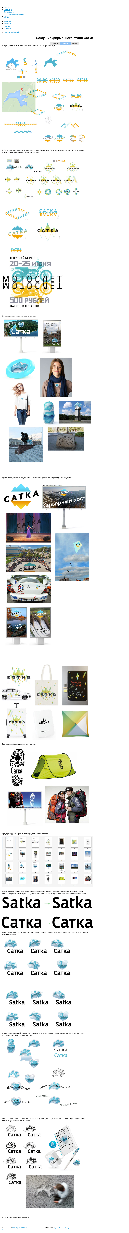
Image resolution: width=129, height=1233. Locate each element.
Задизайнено (9, 12)
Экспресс (7, 23)
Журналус (8, 28)
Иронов (7, 26)
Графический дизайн (16, 14)
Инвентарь (8, 10)
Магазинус (8, 21)
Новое (6, 7)
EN (1, 1)
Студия (6, 16)
